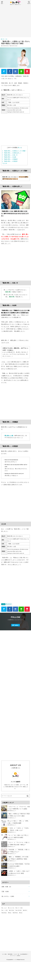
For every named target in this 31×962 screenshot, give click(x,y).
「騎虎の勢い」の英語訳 (9, 161)
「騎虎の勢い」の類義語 (9, 159)
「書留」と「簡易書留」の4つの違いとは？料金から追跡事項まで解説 (18, 858)
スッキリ (14, 959)
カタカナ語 (11, 907)
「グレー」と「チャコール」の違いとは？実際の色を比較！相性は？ (19, 843)
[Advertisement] (15, 22)
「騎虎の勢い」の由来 (9, 157)
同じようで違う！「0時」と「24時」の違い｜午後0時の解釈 (18, 822)
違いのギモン (8, 896)
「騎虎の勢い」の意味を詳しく (11, 153)
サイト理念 (4, 954)
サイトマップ (12, 955)
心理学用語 (19, 910)
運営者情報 (10, 954)
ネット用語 (5, 910)
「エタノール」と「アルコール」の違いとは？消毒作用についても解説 (19, 807)
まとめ (4, 163)
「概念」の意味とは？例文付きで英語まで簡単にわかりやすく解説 (19, 815)
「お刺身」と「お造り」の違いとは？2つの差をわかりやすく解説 (19, 872)
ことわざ (5, 907)
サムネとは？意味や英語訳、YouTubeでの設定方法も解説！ (19, 865)
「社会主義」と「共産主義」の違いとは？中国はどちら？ (19, 850)
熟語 (21, 912)
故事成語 (9, 604)
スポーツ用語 (19, 907)
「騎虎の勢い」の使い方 (9, 155)
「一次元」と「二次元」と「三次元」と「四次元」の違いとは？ (19, 829)
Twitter (16, 625)
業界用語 (16, 912)
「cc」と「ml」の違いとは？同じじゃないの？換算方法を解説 (18, 836)
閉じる (19, 147)
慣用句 (25, 910)
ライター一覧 (16, 954)
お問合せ (18, 955)
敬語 (10, 912)
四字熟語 (12, 910)
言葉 (4, 604)
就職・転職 (6, 886)
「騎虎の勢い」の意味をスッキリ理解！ (14, 151)
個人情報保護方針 (23, 954)
